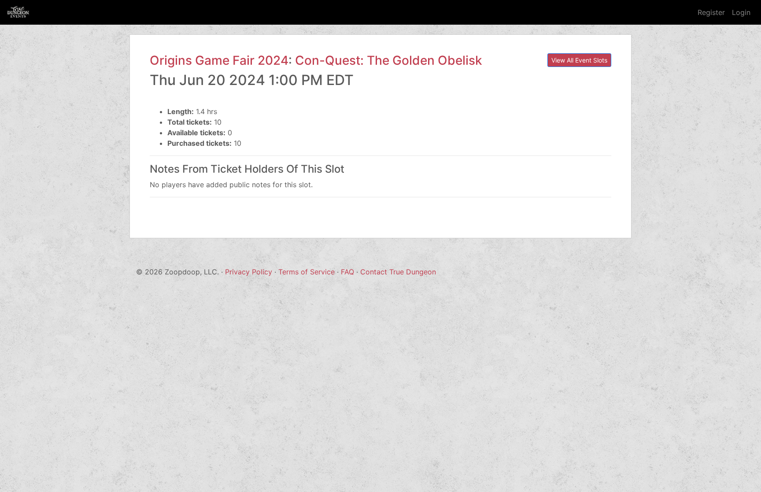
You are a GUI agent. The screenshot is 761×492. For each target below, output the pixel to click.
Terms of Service (306, 271)
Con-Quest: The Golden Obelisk (388, 60)
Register (711, 12)
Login (741, 12)
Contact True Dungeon (398, 271)
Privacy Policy (248, 271)
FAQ (347, 271)
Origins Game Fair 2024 (219, 60)
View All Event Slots (579, 60)
